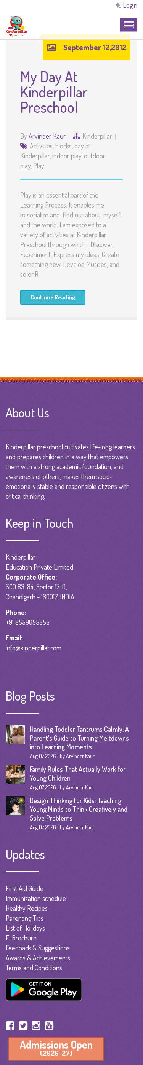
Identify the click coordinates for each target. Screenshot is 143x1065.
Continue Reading (53, 297)
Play (38, 165)
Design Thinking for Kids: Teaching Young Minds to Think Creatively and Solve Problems (78, 809)
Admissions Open (56, 1048)
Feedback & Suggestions (38, 948)
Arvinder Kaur (47, 136)
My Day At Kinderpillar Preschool (54, 91)
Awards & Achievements (38, 957)
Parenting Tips (24, 918)
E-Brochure (21, 938)
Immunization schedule (36, 898)
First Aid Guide (24, 888)
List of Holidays (25, 928)
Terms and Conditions (34, 967)
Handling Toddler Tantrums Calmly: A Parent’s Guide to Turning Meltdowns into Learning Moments (79, 738)
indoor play (66, 156)
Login (130, 5)
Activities (41, 146)
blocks (63, 146)
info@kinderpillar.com (33, 647)
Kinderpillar (97, 136)
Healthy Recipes (27, 908)
